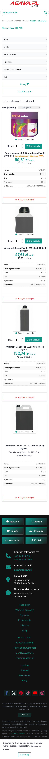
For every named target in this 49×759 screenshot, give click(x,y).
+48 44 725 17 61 (22, 556)
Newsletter (14, 540)
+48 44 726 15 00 (23, 559)
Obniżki (38, 521)
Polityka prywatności (24, 647)
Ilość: (10, 146)
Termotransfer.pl (24, 658)
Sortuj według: (9, 107)
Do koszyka (34, 146)
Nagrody (24, 615)
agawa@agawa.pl (24, 455)
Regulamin (24, 604)
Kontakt (38, 540)
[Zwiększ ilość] (23, 145)
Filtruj (23, 84)
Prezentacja (24, 620)
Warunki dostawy (24, 610)
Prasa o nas (24, 637)
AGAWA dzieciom (24, 642)
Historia (25, 625)
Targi (24, 630)
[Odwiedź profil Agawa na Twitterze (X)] (14, 693)
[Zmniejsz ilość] (23, 147)
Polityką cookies (18, 733)
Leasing (24, 665)
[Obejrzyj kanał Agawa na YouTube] (35, 693)
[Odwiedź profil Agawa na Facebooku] (7, 693)
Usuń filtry (24, 91)
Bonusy (14, 531)
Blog (24, 680)
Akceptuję (24, 755)
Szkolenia (38, 531)
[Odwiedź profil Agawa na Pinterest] (21, 693)
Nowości (14, 521)
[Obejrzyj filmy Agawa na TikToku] (28, 693)
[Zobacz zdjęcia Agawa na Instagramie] (42, 693)
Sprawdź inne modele (25, 139)
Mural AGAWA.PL (24, 653)
